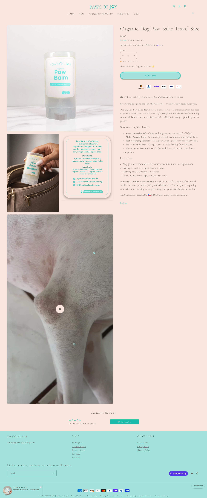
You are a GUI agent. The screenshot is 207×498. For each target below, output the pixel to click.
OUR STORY (123, 14)
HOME (71, 14)
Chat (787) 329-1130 (17, 436)
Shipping (123, 40)
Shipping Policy (143, 450)
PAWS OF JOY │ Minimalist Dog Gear (58, 496)
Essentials (76, 457)
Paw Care (76, 454)
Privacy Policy (143, 446)
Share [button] (124, 203)
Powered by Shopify (78, 496)
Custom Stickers (79, 446)
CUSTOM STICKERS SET (101, 14)
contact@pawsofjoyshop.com (21, 442)
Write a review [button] (124, 422)
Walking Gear (77, 442)
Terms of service (117, 496)
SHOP (81, 14)
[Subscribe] (53, 473)
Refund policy (92, 496)
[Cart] (185, 6)
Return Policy (143, 442)
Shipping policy (131, 496)
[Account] (180, 6)
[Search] (174, 6)
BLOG (136, 14)
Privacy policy (104, 496)
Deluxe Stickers (78, 450)
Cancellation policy (161, 496)
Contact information (145, 496)
